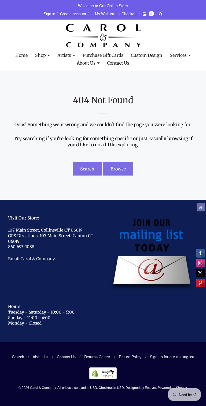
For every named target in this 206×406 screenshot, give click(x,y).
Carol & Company (43, 387)
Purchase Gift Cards (103, 55)
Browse (118, 169)
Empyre (150, 387)
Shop (40, 55)
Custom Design (146, 55)
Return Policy (130, 356)
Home (21, 55)
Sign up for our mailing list (172, 356)
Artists (64, 55)
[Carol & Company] (103, 35)
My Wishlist (104, 13)
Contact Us (118, 63)
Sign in (49, 13)
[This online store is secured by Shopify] (103, 377)
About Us (86, 63)
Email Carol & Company (31, 258)
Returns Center (97, 356)
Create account (73, 13)
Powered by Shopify (172, 387)
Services (178, 55)
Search (87, 169)
